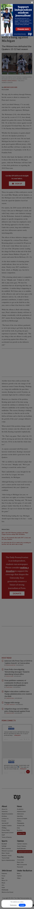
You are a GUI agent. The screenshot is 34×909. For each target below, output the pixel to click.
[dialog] (17, 454)
